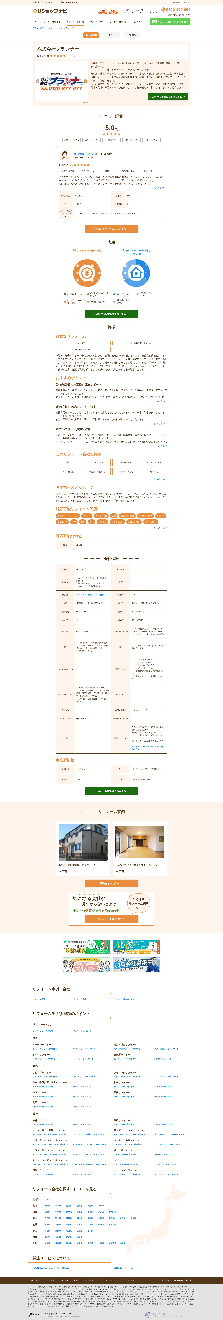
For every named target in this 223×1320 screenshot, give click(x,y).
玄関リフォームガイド (82, 1106)
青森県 (47, 1205)
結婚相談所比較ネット (61, 1294)
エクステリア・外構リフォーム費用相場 (49, 1134)
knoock (87, 1287)
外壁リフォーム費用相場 (43, 1124)
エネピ (104, 1291)
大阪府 (79, 1224)
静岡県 (122, 1218)
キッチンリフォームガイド (84, 1048)
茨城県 (47, 1212)
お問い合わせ (35, 1280)
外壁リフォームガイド (82, 1124)
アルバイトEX (42, 1287)
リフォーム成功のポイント (125, 999)
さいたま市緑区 (53, 28)
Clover (149, 1294)
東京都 (101, 1212)
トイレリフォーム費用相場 (44, 1058)
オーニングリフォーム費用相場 (127, 1174)
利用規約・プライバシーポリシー (86, 1280)
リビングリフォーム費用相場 (45, 1076)
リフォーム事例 (96, 21)
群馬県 (69, 1212)
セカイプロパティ (151, 1301)
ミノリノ (51, 1289)
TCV (103, 1289)
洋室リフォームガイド (82, 1086)
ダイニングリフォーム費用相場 (127, 1076)
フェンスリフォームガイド (165, 1164)
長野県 (101, 1218)
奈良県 (101, 1224)
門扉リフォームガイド (82, 1174)
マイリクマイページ (65, 1299)
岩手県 (58, 1205)
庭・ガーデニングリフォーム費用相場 (129, 1134)
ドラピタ (55, 1304)
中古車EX (83, 1289)
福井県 (79, 1218)
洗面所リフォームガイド (164, 1058)
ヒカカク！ (70, 1306)
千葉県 (90, 1212)
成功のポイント (139, 21)
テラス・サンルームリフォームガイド (89, 1154)
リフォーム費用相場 (118, 21)
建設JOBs (110, 1301)
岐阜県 (112, 1218)
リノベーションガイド (82, 1030)
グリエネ (132, 1291)
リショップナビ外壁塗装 (67, 1291)
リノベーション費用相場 (43, 1030)
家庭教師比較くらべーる (94, 1294)
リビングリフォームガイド (84, 1076)
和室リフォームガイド (163, 1086)
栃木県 (58, 1212)
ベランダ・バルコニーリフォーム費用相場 (50, 1144)
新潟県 (47, 1218)
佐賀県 (58, 1243)
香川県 (58, 1237)
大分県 (90, 1243)
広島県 (79, 1230)
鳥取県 (47, 1230)
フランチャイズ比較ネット (168, 1291)
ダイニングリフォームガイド (166, 1076)
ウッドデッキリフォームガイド (167, 1144)
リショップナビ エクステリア (158, 1289)
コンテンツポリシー (111, 1280)
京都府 (69, 1224)
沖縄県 (122, 1243)
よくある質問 (51, 1280)
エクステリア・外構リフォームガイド (89, 1134)
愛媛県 (69, 1237)
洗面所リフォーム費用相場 (125, 1058)
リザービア (90, 1296)
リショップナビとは (52, 21)
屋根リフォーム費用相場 (124, 1124)
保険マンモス (99, 1306)
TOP (35, 21)
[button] (170, 21)
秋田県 (79, 1205)
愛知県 (133, 1218)
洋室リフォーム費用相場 (43, 1086)
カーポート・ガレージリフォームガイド (90, 1164)
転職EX (67, 1287)
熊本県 (79, 1243)
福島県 (101, 1205)
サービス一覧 (67, 1313)
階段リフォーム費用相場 (124, 1096)
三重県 (47, 1224)
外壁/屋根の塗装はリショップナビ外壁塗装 (51, 1268)
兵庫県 (90, 1224)
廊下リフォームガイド (82, 1096)
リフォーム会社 (79, 999)
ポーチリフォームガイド (164, 1154)
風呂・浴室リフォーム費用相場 (127, 1048)
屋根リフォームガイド (163, 1124)
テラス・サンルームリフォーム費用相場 (49, 1154)
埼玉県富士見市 (83, 154)
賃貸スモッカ (109, 1287)
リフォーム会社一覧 (75, 21)
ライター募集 (129, 1280)
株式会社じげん (51, 1313)
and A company (83, 1304)
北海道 (47, 1199)
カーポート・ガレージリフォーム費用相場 (50, 1164)
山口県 (90, 1230)
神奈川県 (112, 1212)
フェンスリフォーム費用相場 (126, 1164)
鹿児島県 (112, 1243)
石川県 (69, 1218)
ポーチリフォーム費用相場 (125, 1154)
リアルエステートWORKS (114, 1304)
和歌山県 (112, 1224)
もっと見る (156, 187)
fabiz (125, 1294)
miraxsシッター (70, 1301)
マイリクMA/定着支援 (119, 1299)
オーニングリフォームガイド (166, 1174)
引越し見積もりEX (137, 1287)
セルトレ (124, 1289)
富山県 (58, 1218)
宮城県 (69, 1205)
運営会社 (65, 1280)
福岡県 (47, 1243)
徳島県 (47, 1237)
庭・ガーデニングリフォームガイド (169, 1134)
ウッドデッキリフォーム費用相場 (128, 1144)
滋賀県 (58, 1224)
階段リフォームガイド (163, 1096)
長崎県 (69, 1243)
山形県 (90, 1205)
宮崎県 (101, 1243)
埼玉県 (42, 28)
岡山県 (69, 1230)
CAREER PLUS (134, 1296)
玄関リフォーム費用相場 (43, 1106)
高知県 (79, 1237)
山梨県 (90, 1218)
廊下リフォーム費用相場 (43, 1096)
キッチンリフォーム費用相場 (45, 1048)
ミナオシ (148, 1304)
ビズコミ (163, 1299)
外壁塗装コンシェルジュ (124, 1268)
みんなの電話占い (171, 1294)
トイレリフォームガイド (83, 1058)
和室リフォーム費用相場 (124, 1086)
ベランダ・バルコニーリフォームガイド (90, 1144)
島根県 (58, 1230)
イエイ (176, 1304)
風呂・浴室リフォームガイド (166, 1048)
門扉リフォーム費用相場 (43, 1174)
